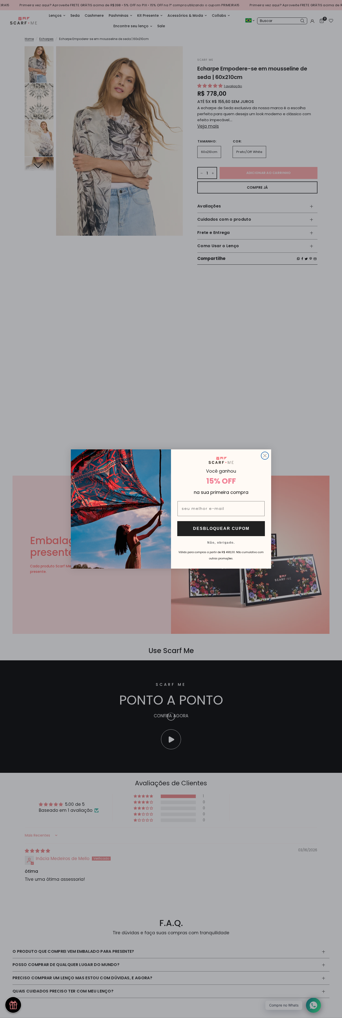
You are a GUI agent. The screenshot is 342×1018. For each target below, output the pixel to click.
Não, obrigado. (221, 542)
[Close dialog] (265, 455)
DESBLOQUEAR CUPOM (221, 528)
